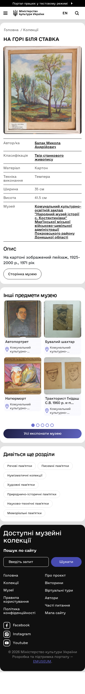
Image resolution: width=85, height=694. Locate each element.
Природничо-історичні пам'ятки (31, 494)
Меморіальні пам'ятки (24, 513)
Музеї (8, 590)
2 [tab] (37, 425)
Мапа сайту (55, 613)
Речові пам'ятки (19, 465)
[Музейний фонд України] (28, 13)
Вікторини (54, 583)
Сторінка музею (22, 274)
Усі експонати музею (42, 433)
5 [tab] (52, 425)
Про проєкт (55, 575)
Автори (51, 598)
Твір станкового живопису (49, 157)
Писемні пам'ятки (55, 465)
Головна (10, 575)
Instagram (22, 634)
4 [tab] (47, 425)
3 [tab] (42, 425)
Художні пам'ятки (21, 484)
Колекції (11, 583)
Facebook (21, 625)
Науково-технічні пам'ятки (28, 503)
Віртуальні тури (59, 590)
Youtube (20, 643)
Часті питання (57, 605)
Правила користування (16, 599)
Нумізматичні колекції (24, 475)
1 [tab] (33, 425)
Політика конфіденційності (19, 611)
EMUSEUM (42, 661)
